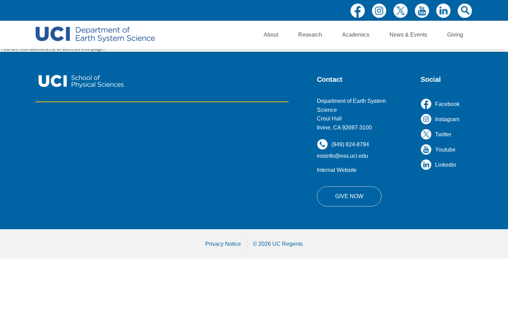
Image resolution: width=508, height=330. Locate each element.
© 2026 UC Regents (278, 244)
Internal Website (337, 170)
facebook (357, 10)
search (464, 10)
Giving (455, 35)
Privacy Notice (223, 244)
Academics (355, 35)
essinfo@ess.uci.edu (342, 156)
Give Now (349, 196)
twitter (400, 10)
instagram (379, 10)
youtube (422, 10)
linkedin (443, 10)
